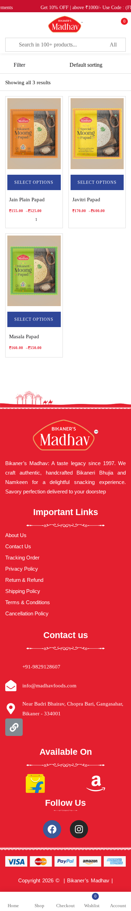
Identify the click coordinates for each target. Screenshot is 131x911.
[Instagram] (79, 829)
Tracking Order (22, 558)
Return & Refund (24, 580)
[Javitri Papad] (97, 133)
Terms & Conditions (27, 602)
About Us (16, 535)
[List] (108, 83)
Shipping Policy (22, 591)
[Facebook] (52, 829)
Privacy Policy (21, 569)
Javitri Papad (86, 199)
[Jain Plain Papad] (34, 133)
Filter (19, 65)
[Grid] (121, 83)
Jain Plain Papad (27, 199)
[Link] (14, 727)
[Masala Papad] (34, 271)
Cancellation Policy (27, 613)
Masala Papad (24, 336)
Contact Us (18, 546)
